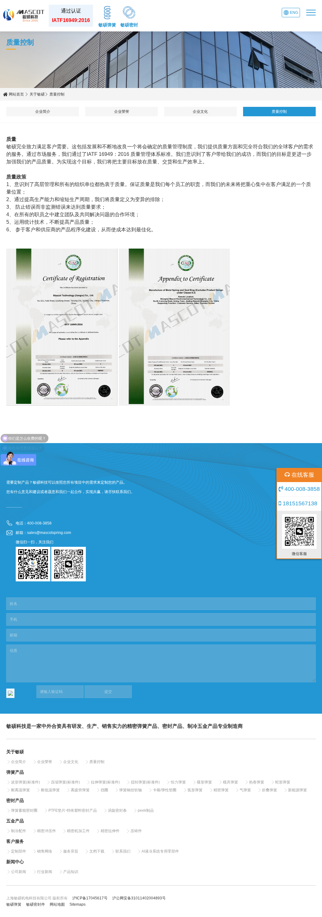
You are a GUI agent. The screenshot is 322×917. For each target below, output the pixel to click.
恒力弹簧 (178, 782)
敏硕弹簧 (107, 24)
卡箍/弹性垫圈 (164, 790)
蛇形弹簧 (282, 782)
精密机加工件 (78, 831)
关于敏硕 (37, 94)
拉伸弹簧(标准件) (105, 782)
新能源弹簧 (297, 790)
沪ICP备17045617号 (90, 898)
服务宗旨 (70, 851)
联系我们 (122, 851)
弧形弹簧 (195, 790)
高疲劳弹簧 (80, 790)
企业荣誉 (121, 111)
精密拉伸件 (110, 831)
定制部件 (18, 851)
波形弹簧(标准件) (25, 782)
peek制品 (146, 810)
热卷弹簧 (256, 782)
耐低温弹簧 (50, 790)
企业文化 (200, 111)
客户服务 (15, 841)
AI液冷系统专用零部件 (160, 851)
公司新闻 (18, 872)
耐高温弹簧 (20, 790)
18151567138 (299, 503)
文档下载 (96, 851)
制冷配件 (18, 831)
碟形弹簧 (204, 782)
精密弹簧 (221, 790)
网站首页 (16, 94)
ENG (294, 12)
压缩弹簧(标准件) (65, 782)
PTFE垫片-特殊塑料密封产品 (72, 810)
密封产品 (15, 800)
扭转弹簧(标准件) (145, 782)
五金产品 (15, 820)
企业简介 (42, 111)
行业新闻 (44, 872)
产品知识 (70, 872)
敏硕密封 (129, 24)
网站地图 (57, 904)
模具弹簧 (230, 782)
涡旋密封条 (117, 810)
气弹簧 (245, 790)
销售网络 (44, 851)
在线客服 (302, 475)
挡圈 (104, 790)
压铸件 (136, 831)
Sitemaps (77, 904)
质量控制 (279, 111)
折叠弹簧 (269, 790)
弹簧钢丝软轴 (130, 790)
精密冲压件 (46, 831)
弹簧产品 (15, 772)
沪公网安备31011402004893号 (139, 898)
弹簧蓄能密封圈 (24, 810)
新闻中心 (15, 861)
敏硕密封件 (35, 904)
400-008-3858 (301, 489)
